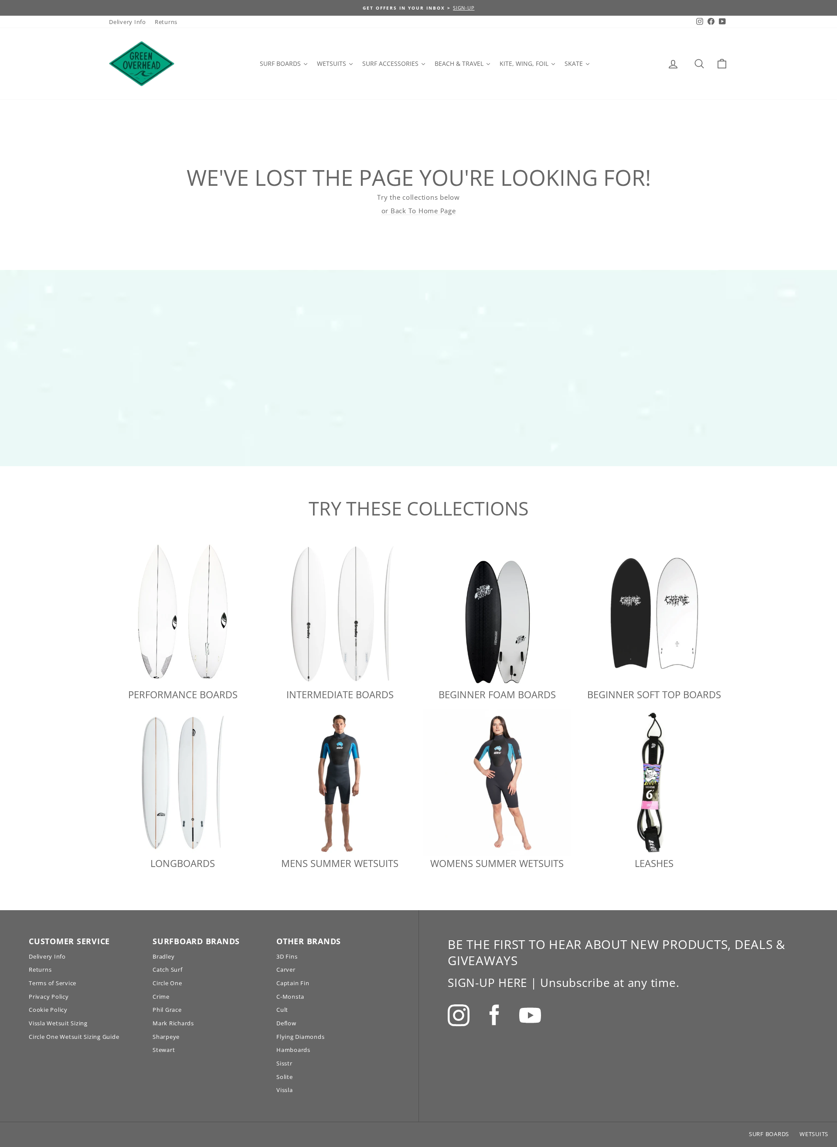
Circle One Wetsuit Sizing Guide (74, 1037)
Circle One (167, 983)
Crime (161, 996)
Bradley (163, 956)
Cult (282, 1010)
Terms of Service (52, 983)
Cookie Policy (48, 1010)
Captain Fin (292, 983)
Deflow (286, 1023)
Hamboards (293, 1050)
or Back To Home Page (418, 210)
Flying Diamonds (300, 1037)
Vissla (284, 1090)
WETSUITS (814, 1134)
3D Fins (286, 956)
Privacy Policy (49, 996)
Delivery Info (127, 22)
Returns (166, 22)
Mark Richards (173, 1023)
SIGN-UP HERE (487, 982)
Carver (286, 969)
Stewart (164, 1050)
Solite (284, 1077)
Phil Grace (167, 1010)
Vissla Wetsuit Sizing (58, 1023)
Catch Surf (168, 969)
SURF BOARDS (769, 1134)
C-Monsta (290, 996)
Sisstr (284, 1063)
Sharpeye (166, 1037)
